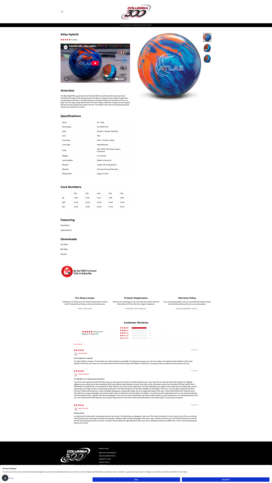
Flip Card (64, 254)
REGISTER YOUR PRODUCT (107, 453)
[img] (79, 350)
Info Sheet (64, 244)
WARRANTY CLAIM (105, 459)
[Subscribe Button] (95, 271)
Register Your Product (136, 308)
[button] (66, 40)
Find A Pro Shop (85, 308)
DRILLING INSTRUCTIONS (107, 456)
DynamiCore (65, 225)
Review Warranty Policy (187, 308)
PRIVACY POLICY (104, 462)
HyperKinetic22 (66, 230)
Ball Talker (64, 249)
